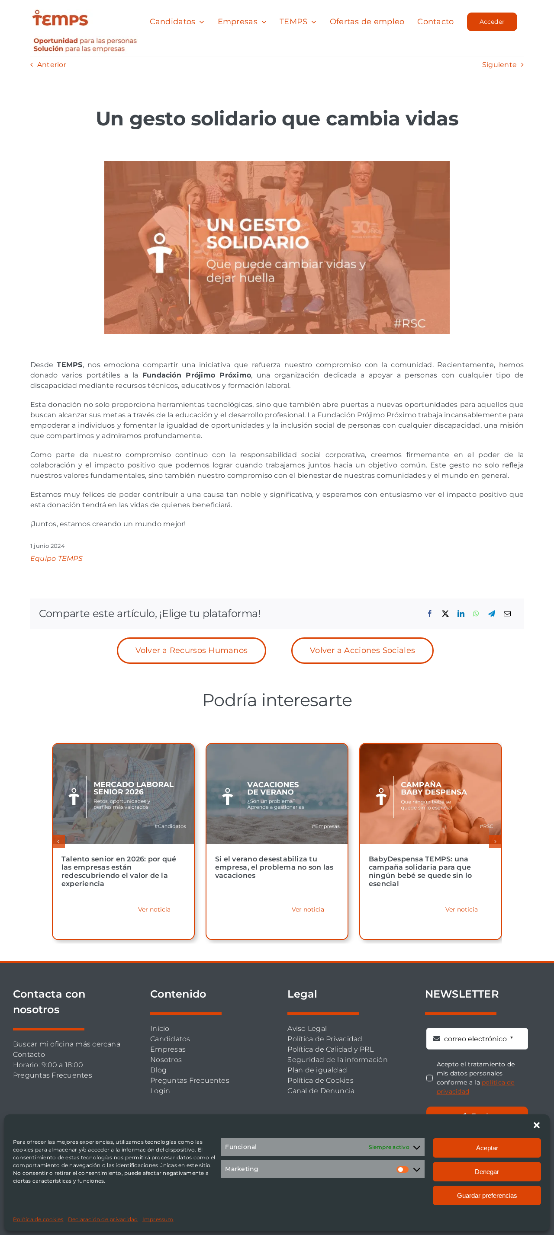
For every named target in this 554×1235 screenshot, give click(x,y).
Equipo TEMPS (56, 558)
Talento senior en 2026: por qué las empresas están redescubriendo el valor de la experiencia (118, 871)
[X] (445, 613)
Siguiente (499, 65)
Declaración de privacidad (103, 1219)
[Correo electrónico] (507, 613)
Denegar (487, 1171)
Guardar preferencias (487, 1195)
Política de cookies (38, 1219)
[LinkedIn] (461, 613)
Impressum (158, 1219)
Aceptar (487, 1148)
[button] (536, 1125)
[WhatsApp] (476, 613)
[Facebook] (430, 613)
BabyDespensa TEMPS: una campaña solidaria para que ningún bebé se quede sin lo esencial (420, 871)
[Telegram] (491, 613)
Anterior (51, 65)
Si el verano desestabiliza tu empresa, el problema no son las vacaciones (274, 867)
